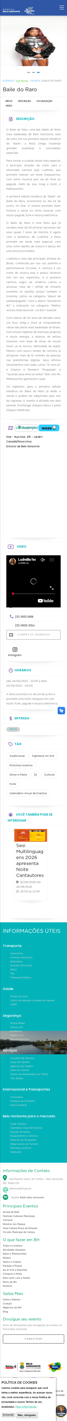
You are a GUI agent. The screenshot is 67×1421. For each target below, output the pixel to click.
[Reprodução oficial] (33, 41)
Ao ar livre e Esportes (15, 1270)
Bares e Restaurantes (14, 1254)
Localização (44, 101)
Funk (12, 784)
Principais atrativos (20, 1148)
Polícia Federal (18, 1105)
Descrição (24, 101)
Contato (7, 1304)
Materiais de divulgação (23, 1140)
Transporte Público (20, 978)
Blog (5, 1312)
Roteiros (7, 1286)
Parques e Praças (12, 1266)
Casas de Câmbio (20, 1062)
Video (9, 105)
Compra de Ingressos (33, 634)
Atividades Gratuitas (14, 1250)
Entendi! (8, 1415)
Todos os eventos (12, 1246)
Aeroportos (16, 953)
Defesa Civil (16, 1035)
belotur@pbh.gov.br (20, 1188)
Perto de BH (10, 1282)
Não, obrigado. (27, 1415)
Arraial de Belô (11, 1212)
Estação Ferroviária (21, 965)
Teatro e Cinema (12, 1262)
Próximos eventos (21, 765)
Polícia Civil (16, 1027)
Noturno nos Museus (14, 1224)
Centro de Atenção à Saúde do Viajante (32, 1000)
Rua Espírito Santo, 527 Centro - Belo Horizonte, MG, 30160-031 (33, 1181)
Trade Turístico (18, 1124)
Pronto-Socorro (19, 996)
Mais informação (26, 1407)
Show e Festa (18, 775)
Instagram (15, 655)
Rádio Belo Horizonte (32, 1197)
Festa (24, 81)
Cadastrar (33, 1339)
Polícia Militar (17, 1023)
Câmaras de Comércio (22, 1101)
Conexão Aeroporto (21, 957)
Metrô (13, 969)
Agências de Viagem (21, 1066)
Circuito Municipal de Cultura (19, 1232)
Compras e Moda (12, 1274)
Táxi (12, 973)
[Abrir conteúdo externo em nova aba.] (26, 427)
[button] (28, 72)
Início (9, 101)
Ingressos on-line (43, 756)
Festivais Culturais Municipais (19, 1216)
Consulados (16, 1097)
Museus (7, 1258)
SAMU (13, 1004)
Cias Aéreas (16, 1078)
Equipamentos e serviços (24, 1136)
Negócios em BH (12, 1307)
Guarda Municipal (19, 1039)
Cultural (49, 775)
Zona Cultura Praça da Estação (20, 1228)
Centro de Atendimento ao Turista (29, 1074)
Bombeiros (16, 1031)
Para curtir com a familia (16, 1278)
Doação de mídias (20, 1132)
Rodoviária (16, 961)
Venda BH (15, 1152)
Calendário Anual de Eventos (28, 793)
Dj (35, 775)
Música (35, 81)
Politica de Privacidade (58, 1393)
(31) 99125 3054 (25, 625)
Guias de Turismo (19, 1070)
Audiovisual (17, 756)
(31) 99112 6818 (24, 617)
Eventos (8, 81)
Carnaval (7, 1220)
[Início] (18, 6)
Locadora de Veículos (22, 1058)
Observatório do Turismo (24, 1144)
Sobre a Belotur (11, 1299)
